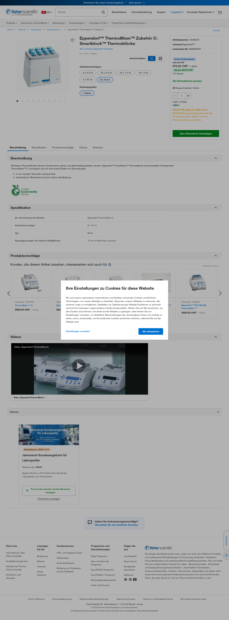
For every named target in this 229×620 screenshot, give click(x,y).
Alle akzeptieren (150, 331)
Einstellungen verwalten (78, 331)
